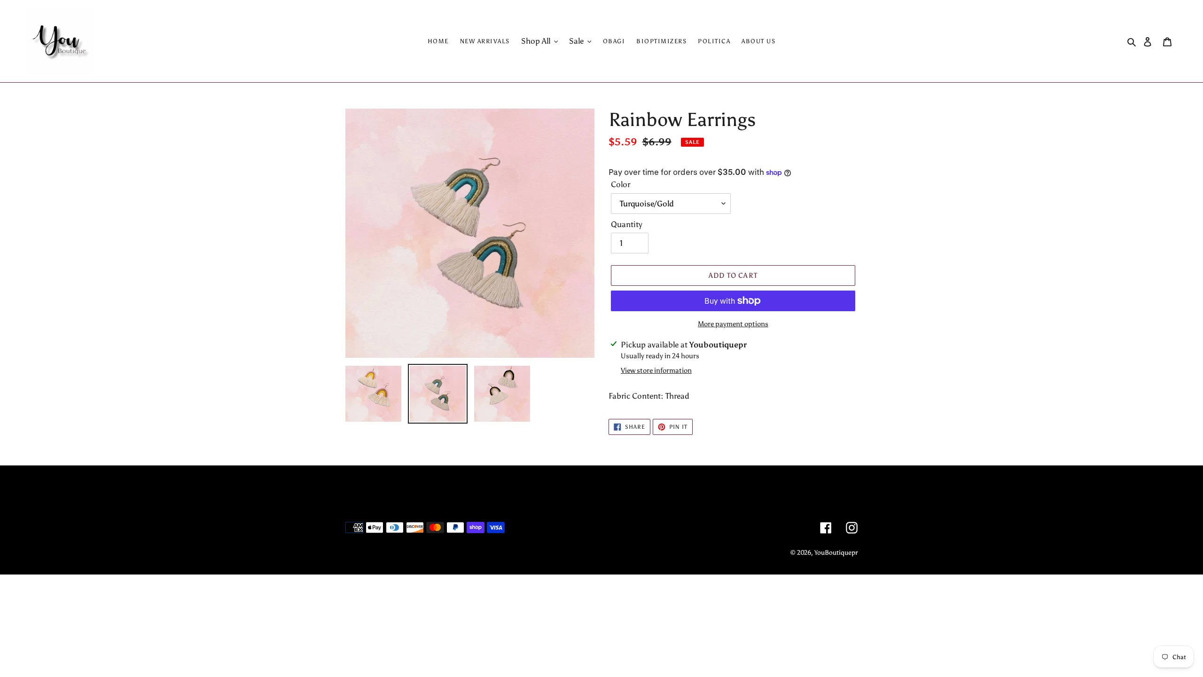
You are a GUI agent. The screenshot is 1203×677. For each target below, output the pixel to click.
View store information (656, 370)
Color (620, 184)
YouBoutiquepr (836, 553)
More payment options (733, 324)
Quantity (626, 224)
